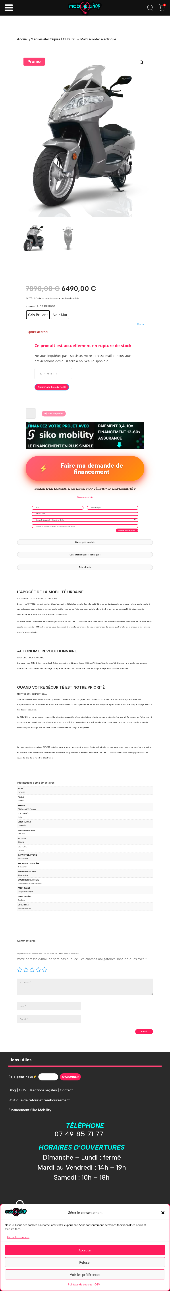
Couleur (30, 307)
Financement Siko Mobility (29, 1110)
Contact (66, 1090)
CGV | (24, 1090)
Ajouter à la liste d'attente (52, 387)
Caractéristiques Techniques (85, 554)
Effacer (139, 324)
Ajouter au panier (53, 413)
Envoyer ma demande (126, 530)
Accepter (85, 1250)
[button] (163, 1213)
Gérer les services (18, 1237)
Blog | (13, 1090)
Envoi (144, 1031)
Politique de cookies (80, 1284)
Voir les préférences (85, 1274)
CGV (97, 1284)
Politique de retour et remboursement (39, 1100)
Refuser (85, 1262)
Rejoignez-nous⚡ (22, 1077)
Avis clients (85, 567)
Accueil (22, 39)
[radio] (38, 315)
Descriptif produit (85, 542)
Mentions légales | (44, 1090)
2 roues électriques (45, 39)
